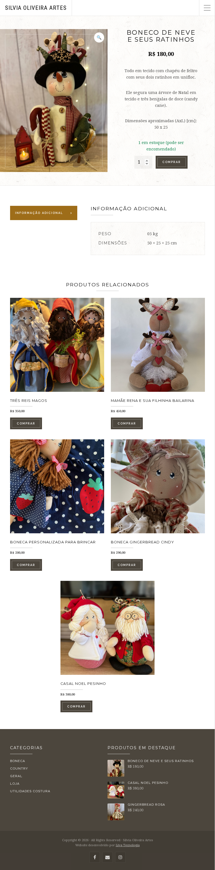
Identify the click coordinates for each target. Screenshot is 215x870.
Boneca (17, 761)
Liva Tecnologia (128, 845)
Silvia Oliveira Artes (36, 7)
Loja (15, 784)
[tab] (43, 213)
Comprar (171, 162)
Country (19, 768)
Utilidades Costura (30, 791)
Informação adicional (39, 212)
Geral (16, 776)
